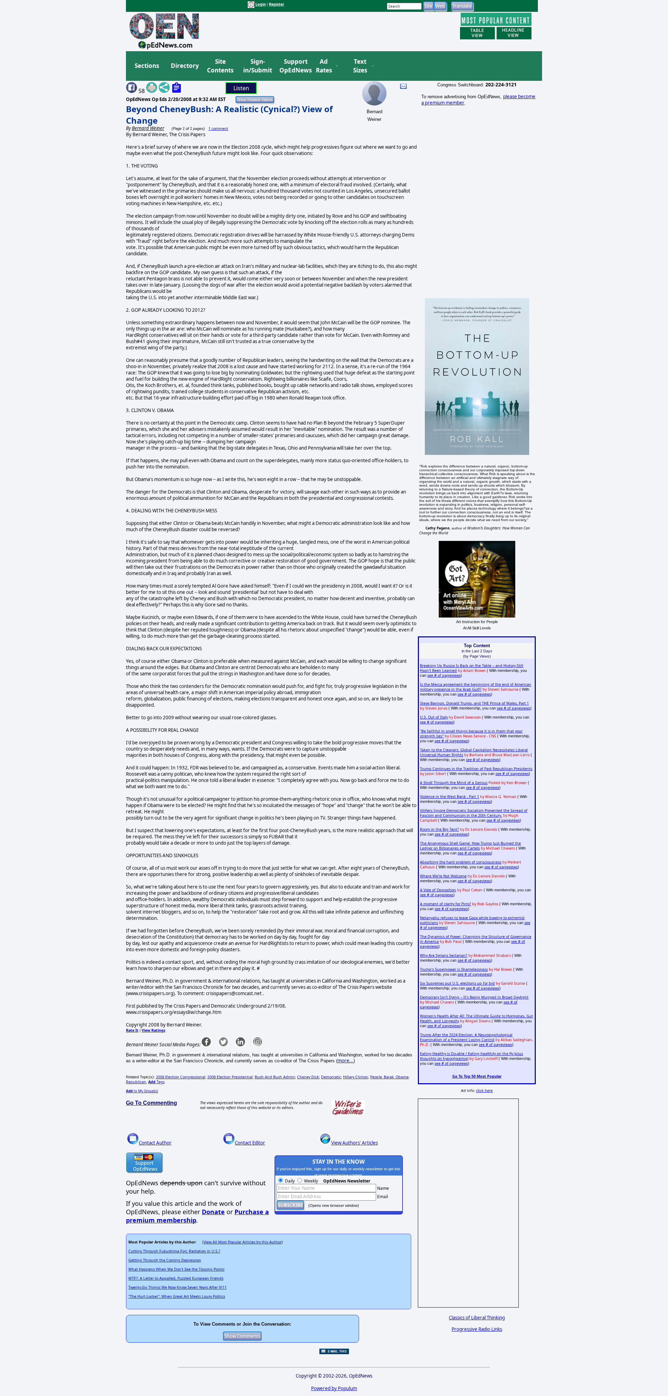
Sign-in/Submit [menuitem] (256, 66)
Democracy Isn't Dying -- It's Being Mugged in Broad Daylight (474, 997)
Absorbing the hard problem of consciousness (460, 862)
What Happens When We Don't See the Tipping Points (176, 1269)
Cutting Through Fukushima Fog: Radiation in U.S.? (174, 1251)
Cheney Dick (308, 1077)
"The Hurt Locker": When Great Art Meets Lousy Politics (176, 1296)
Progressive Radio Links (477, 1329)
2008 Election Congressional (180, 1077)
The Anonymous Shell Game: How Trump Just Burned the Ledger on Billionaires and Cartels (470, 846)
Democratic (331, 1077)
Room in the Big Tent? (439, 829)
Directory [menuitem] (184, 66)
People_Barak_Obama (389, 1077)
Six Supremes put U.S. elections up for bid (457, 983)
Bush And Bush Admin (275, 1077)
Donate (213, 1212)
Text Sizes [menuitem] (360, 66)
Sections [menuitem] (147, 66)
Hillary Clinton (355, 1077)
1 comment (218, 128)
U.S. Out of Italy (434, 717)
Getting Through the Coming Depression (164, 1260)
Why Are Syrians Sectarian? (443, 955)
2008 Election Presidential (230, 1077)
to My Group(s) (142, 1090)
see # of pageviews (444, 675)
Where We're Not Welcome (443, 876)
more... (345, 1060)
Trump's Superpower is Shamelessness (454, 969)
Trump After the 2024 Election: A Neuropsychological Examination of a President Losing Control (466, 1037)
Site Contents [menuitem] (220, 66)
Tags (156, 1081)
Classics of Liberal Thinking (477, 1317)
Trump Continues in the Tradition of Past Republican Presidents (476, 768)
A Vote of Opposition (438, 889)
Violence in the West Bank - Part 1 (449, 796)
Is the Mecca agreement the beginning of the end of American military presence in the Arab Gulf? (475, 687)
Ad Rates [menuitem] (324, 66)
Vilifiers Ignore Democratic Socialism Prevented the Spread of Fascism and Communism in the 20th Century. (473, 813)
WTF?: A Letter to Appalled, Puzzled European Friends (175, 1278)
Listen (241, 88)
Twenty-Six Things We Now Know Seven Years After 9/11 (177, 1287)
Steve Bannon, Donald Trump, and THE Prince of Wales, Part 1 (474, 703)
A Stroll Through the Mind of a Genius (453, 782)
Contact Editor (250, 1143)
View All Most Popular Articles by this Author (242, 1242)
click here (484, 1090)
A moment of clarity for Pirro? (445, 903)
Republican (136, 1081)
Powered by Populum (334, 1388)
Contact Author (155, 1143)
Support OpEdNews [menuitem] (293, 66)
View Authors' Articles (354, 1143)
